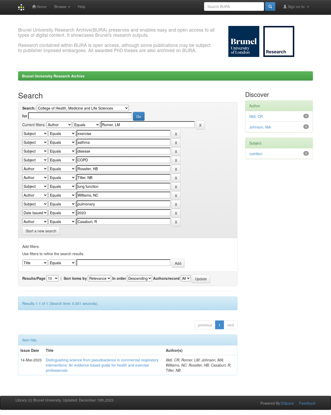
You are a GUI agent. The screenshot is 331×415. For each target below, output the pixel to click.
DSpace (287, 403)
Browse (60, 6)
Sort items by (75, 278)
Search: (29, 108)
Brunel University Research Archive (53, 75)
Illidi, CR (256, 116)
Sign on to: (296, 6)
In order (119, 278)
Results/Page (34, 278)
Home (41, 6)
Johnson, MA (260, 127)
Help (81, 6)
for (24, 115)
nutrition (255, 153)
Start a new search (41, 230)
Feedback (307, 403)
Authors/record (166, 278)
